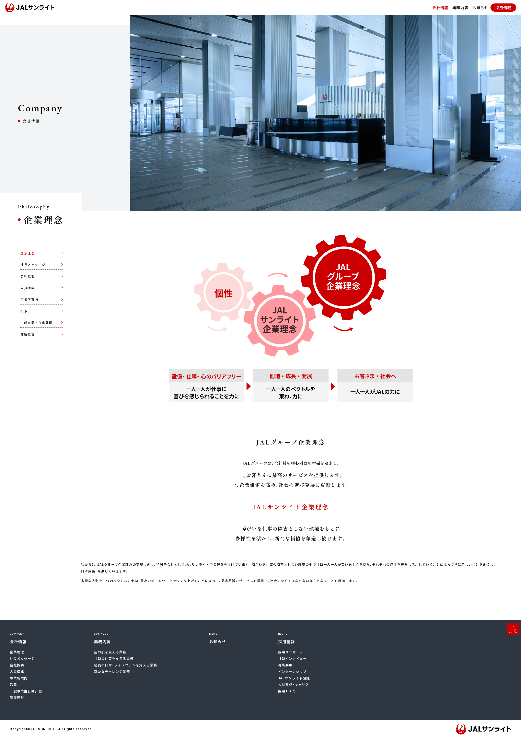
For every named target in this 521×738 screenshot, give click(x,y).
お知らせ (480, 7)
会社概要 (17, 664)
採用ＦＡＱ (287, 691)
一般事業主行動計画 (26, 691)
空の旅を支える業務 (110, 651)
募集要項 (285, 664)
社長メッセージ (22, 658)
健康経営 (17, 697)
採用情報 (503, 7)
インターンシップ (292, 671)
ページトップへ (513, 631)
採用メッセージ (290, 651)
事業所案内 (19, 678)
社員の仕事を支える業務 (114, 658)
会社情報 (440, 7)
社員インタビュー (292, 658)
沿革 (13, 684)
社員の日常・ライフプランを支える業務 (125, 664)
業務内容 (460, 7)
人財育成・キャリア (293, 684)
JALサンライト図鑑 (294, 678)
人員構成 (17, 671)
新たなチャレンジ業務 (112, 671)
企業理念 (17, 651)
